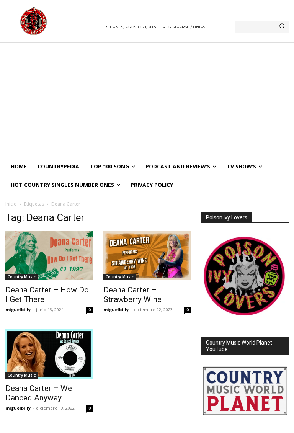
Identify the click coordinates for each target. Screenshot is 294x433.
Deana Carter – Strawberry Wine (132, 294)
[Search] (282, 27)
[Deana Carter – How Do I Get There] (49, 255)
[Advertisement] (147, 100)
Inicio (11, 204)
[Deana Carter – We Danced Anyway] (49, 353)
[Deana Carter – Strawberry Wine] (147, 255)
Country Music (22, 276)
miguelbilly (18, 309)
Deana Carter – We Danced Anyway (38, 393)
